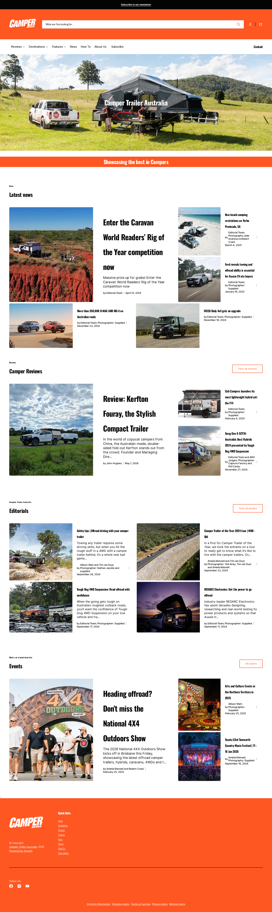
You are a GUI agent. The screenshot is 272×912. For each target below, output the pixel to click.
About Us (61, 848)
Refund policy (177, 904)
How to (60, 844)
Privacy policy (160, 904)
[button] (250, 24)
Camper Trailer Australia (23, 846)
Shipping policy (121, 904)
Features (61, 835)
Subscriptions (63, 853)
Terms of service (141, 904)
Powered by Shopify (21, 850)
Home (60, 821)
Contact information (98, 904)
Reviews (61, 830)
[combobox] (143, 24)
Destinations (63, 825)
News (60, 839)
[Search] (239, 24)
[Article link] (93, 254)
